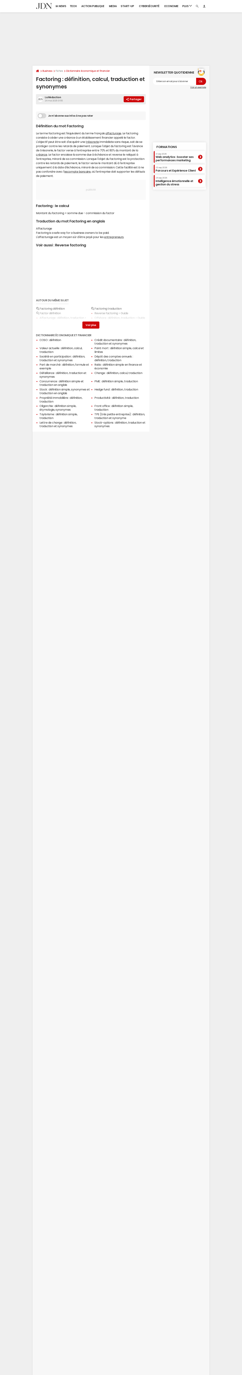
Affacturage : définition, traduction (62, 317)
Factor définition (50, 313)
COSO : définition (50, 340)
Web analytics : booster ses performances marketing (174, 157)
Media (113, 6)
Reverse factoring (70, 245)
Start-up (127, 6)
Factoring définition (52, 308)
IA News (61, 6)
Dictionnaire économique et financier (88, 71)
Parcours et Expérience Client (176, 169)
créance (41, 154)
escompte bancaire (77, 171)
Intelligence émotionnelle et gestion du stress (174, 181)
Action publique (92, 6)
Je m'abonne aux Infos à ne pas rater (70, 115)
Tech (73, 6)
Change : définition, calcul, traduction (118, 372)
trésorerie (92, 141)
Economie (171, 6)
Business (47, 71)
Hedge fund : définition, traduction (116, 389)
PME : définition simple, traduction (116, 381)
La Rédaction (53, 97)
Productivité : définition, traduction (116, 397)
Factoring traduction (108, 308)
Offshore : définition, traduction (114, 317)
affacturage (113, 133)
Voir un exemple (198, 87)
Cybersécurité (149, 6)
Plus (185, 6)
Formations (166, 147)
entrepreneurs (114, 237)
